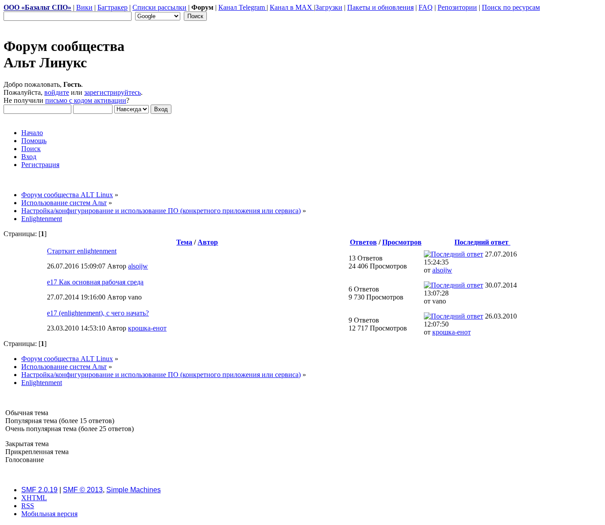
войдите (56, 92)
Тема (184, 242)
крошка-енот (147, 328)
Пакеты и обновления (380, 7)
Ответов (363, 242)
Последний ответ (482, 242)
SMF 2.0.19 (39, 490)
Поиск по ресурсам (511, 7)
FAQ (426, 7)
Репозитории (457, 7)
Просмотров (402, 242)
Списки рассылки (159, 7)
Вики (84, 7)
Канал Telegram (242, 7)
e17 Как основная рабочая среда (95, 282)
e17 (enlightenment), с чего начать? (98, 313)
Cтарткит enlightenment (81, 251)
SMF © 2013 (83, 490)
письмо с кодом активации (85, 100)
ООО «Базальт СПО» (37, 7)
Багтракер (112, 7)
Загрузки (328, 7)
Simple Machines (133, 490)
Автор (208, 242)
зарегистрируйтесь (112, 92)
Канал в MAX (292, 7)
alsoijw (138, 266)
